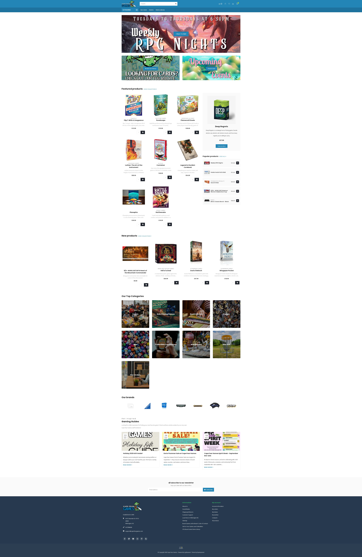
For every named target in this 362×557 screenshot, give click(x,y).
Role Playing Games (157, 301)
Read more (127, 465)
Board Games (186, 301)
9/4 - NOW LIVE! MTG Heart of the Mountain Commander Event (135, 272)
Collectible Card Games (158, 331)
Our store (143, 10)
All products (215, 520)
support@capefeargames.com (134, 531)
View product (222, 146)
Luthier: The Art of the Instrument (133, 166)
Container (161, 165)
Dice (123, 331)
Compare (214, 518)
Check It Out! (211, 68)
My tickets (215, 512)
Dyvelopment (200, 552)
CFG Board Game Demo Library (191, 529)
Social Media (186, 509)
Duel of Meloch (196, 270)
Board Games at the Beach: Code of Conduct (195, 523)
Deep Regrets (221, 126)
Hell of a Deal (166, 270)
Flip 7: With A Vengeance (133, 120)
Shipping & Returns (187, 512)
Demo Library (160, 10)
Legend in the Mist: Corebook (187, 166)
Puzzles (215, 301)
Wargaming (185, 331)
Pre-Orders (125, 362)
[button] (123, 34)
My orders (215, 509)
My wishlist (215, 515)
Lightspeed (188, 552)
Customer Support (187, 515)
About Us (185, 506)
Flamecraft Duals (188, 120)
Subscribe (209, 490)
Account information (218, 506)
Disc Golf (215, 331)
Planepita (134, 212)
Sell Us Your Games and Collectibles (192, 526)
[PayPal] (181, 547)
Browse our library (150, 68)
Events (151, 10)
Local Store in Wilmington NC (190, 518)
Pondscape (160, 120)
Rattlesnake (161, 212)
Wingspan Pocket (227, 270)
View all (222, 156)
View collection (150, 89)
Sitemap (184, 520)
